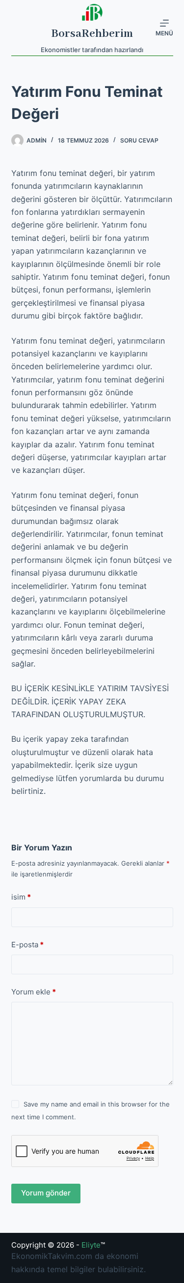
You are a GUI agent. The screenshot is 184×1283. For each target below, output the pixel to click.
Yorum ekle (33, 991)
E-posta (27, 944)
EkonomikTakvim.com (51, 1256)
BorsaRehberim (92, 34)
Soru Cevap (139, 140)
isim (21, 897)
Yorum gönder (46, 1192)
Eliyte (91, 1245)
